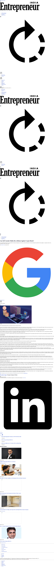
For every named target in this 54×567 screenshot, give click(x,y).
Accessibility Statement (4, 547)
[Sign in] (0, 234)
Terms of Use (3, 544)
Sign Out (3, 76)
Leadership (3, 14)
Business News (3, 94)
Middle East (3, 83)
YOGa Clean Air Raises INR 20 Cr (7, 439)
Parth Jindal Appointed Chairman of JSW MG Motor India (11, 436)
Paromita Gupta (3, 374)
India (2, 82)
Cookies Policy (3, 546)
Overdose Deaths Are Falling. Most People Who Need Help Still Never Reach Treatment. (14, 509)
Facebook (3, 553)
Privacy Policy (3, 545)
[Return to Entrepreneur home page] (19, 11)
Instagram (3, 556)
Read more (24, 377)
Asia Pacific (3, 563)
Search (1, 86)
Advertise (3, 550)
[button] (27, 167)
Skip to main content (2, 0)
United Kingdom (4, 84)
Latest (1, 433)
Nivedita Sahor (3, 494)
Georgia (3, 81)
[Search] (0, 106)
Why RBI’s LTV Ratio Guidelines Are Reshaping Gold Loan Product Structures (13, 478)
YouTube (3, 555)
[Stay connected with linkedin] (28, 405)
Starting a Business (4, 236)
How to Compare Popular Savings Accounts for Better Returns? (10, 526)
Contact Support (4, 549)
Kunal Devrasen (3, 511)
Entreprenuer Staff (3, 463)
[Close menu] (0, 235)
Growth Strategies (4, 13)
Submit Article (3, 75)
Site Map (3, 548)
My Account (3, 74)
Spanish (3, 561)
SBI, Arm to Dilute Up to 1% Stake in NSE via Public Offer (11, 443)
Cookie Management (4, 551)
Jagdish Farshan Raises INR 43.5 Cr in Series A (7, 461)
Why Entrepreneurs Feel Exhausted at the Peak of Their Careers (10, 493)
